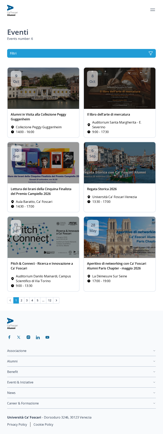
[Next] (56, 300)
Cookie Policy (43, 424)
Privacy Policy (17, 424)
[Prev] (10, 300)
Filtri (13, 53)
